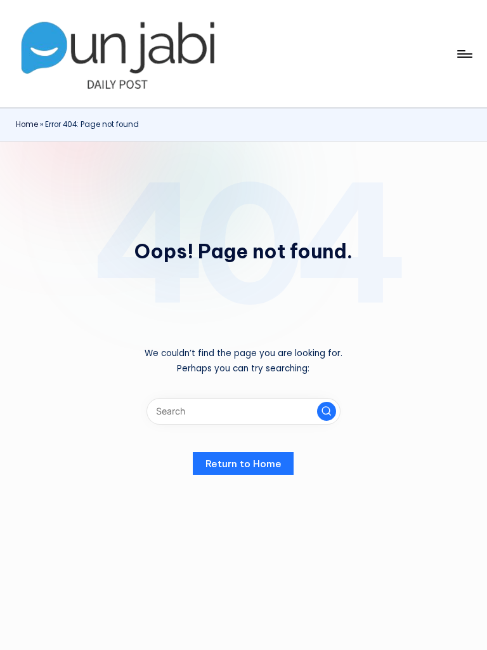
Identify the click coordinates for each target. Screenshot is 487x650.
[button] (326, 411)
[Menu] (464, 54)
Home (27, 124)
